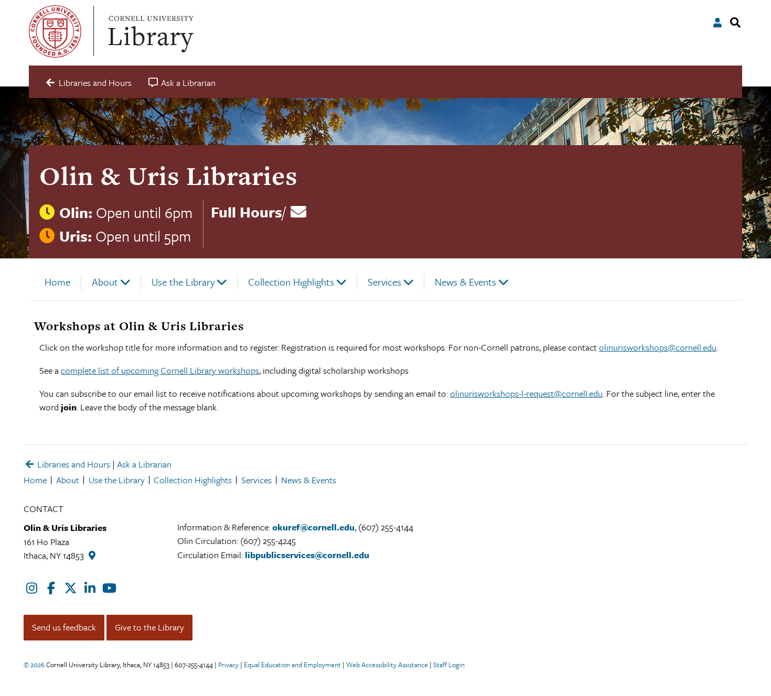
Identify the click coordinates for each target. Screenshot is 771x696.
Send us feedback (64, 627)
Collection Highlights (291, 282)
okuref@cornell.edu (313, 527)
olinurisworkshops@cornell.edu (657, 347)
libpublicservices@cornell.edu (307, 554)
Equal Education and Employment (292, 664)
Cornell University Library (149, 31)
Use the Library (183, 282)
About (105, 282)
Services (384, 282)
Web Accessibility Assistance (387, 664)
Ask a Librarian (144, 464)
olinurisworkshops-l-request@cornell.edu (526, 393)
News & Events (465, 282)
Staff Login (449, 664)
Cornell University (55, 31)
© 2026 (34, 664)
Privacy (228, 664)
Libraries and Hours (72, 464)
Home (57, 282)
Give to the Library (149, 627)
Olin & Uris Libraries (168, 176)
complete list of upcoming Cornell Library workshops (160, 370)
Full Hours (246, 211)
